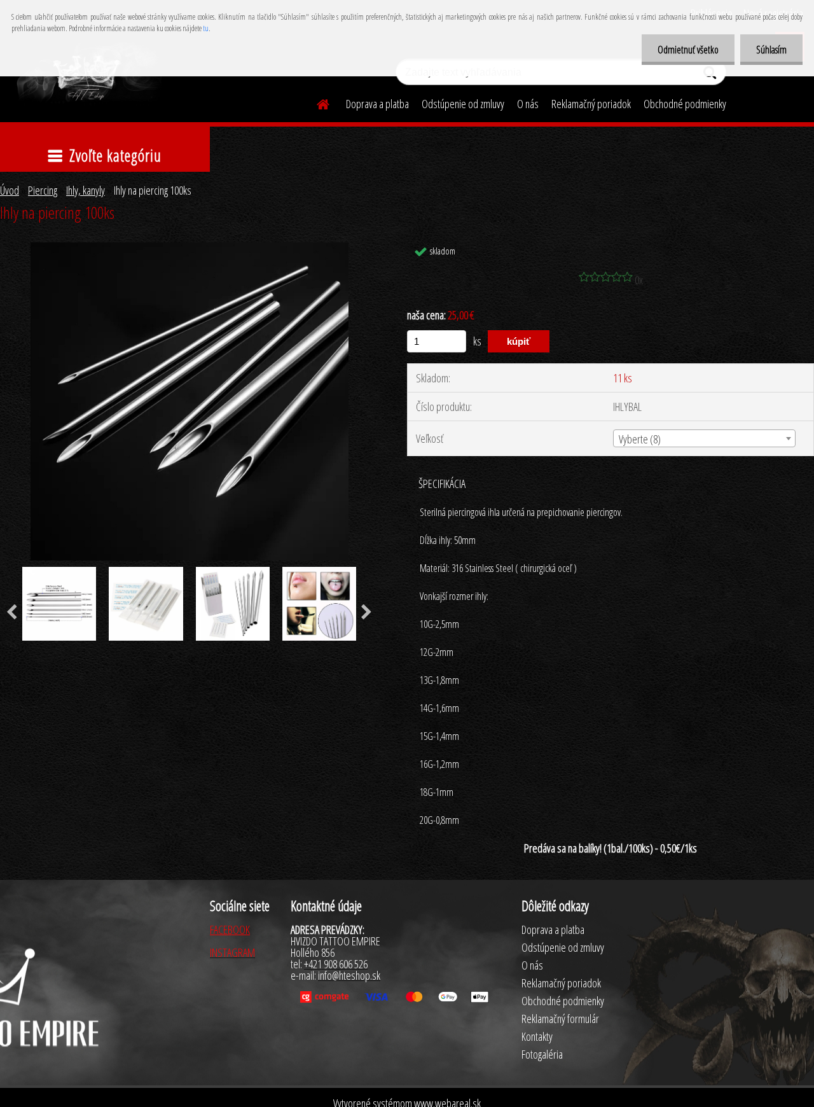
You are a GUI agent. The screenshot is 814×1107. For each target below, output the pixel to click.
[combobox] (704, 438)
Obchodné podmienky (685, 103)
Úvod (9, 190)
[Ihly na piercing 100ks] (189, 248)
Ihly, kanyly (85, 190)
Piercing (42, 190)
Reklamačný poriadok (591, 103)
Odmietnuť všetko (688, 50)
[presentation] (366, 613)
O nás (528, 103)
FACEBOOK (230, 929)
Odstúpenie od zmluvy (463, 103)
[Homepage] (315, 102)
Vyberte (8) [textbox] (640, 439)
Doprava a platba (377, 103)
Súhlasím (771, 50)
